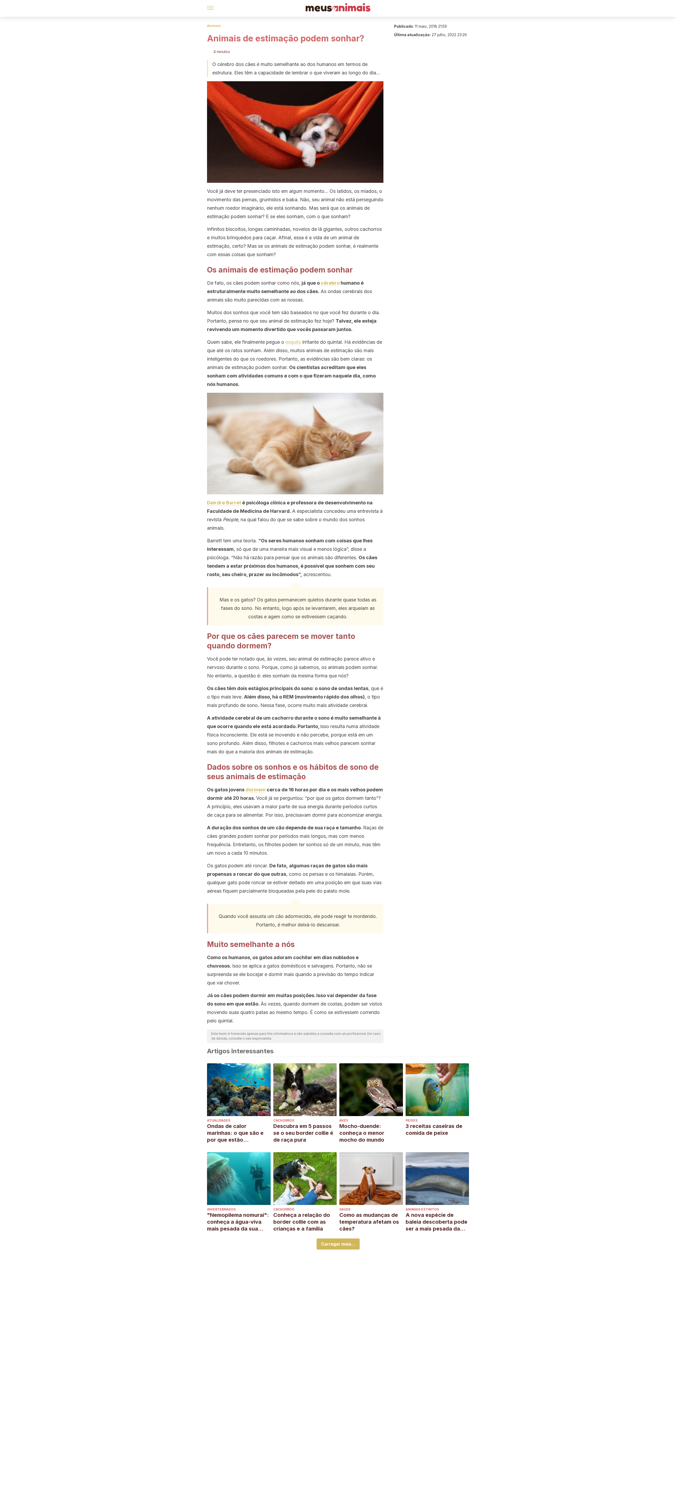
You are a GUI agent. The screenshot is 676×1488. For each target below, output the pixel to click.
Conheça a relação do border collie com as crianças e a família (301, 1222)
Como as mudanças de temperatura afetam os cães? (369, 1222)
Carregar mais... (338, 1244)
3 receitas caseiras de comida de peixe (434, 1129)
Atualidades (218, 1120)
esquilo (293, 342)
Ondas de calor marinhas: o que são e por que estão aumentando (235, 1133)
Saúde (345, 1209)
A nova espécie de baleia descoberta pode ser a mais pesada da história (436, 1222)
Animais (214, 26)
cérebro (330, 283)
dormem (256, 789)
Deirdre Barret (224, 502)
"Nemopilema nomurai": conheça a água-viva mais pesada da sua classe (238, 1222)
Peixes (411, 1120)
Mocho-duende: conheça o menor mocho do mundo (361, 1133)
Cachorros (283, 1120)
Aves (343, 1120)
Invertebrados (221, 1209)
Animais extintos (422, 1209)
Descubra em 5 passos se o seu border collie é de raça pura (303, 1133)
